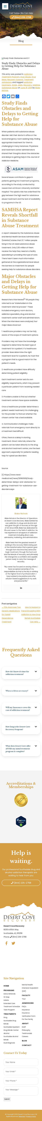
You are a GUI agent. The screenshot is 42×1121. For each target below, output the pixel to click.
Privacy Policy (31, 1116)
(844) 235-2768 (22, 17)
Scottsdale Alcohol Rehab (11, 1038)
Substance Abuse (9, 87)
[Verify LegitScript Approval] (21, 821)
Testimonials (27, 1033)
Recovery (27, 85)
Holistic (6, 1000)
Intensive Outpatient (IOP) (30, 989)
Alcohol (6, 1033)
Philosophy (26, 1030)
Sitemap (22, 1116)
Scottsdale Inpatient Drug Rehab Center (11, 1028)
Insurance (26, 1010)
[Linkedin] (21, 588)
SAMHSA (36, 85)
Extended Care (9, 1003)
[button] (21, 673)
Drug (5, 1017)
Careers (25, 1036)
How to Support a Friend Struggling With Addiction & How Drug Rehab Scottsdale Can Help (30, 614)
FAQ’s (24, 1006)
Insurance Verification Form (28, 1014)
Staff (24, 1027)
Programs (9, 990)
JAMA (20, 85)
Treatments (10, 1014)
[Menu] (5, 6)
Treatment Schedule (12, 1006)
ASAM (14, 85)
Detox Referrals (9, 994)
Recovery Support (15, 79)
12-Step (6, 997)
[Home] (21, 5)
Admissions (28, 1003)
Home (6, 986)
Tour (24, 999)
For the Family (27, 1019)
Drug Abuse (25, 77)
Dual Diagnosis (9, 1043)
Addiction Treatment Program (17, 75)
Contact (26, 1045)
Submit (7, 1099)
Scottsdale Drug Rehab (10, 1022)
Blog (24, 1040)
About (25, 1023)
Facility (26, 995)
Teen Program (9, 1010)
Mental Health (27, 985)
